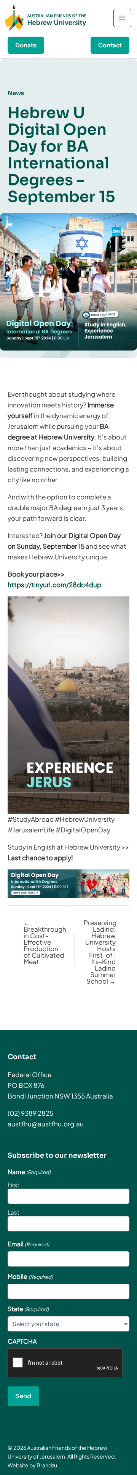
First (13, 1184)
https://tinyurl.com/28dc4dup (54, 584)
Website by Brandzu (32, 1465)
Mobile (30, 1276)
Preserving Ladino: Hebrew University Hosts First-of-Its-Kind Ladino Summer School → (100, 951)
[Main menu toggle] (122, 18)
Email (28, 1244)
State (28, 1309)
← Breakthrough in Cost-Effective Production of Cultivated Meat (45, 942)
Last (13, 1212)
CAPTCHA (22, 1341)
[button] (26, 45)
